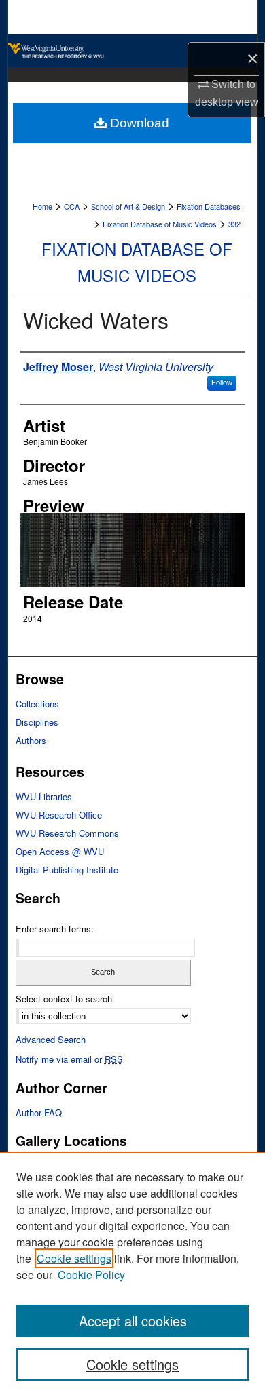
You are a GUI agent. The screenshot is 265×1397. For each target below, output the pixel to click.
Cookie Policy (91, 1274)
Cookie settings (74, 1258)
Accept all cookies (133, 1321)
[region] (132, 1274)
